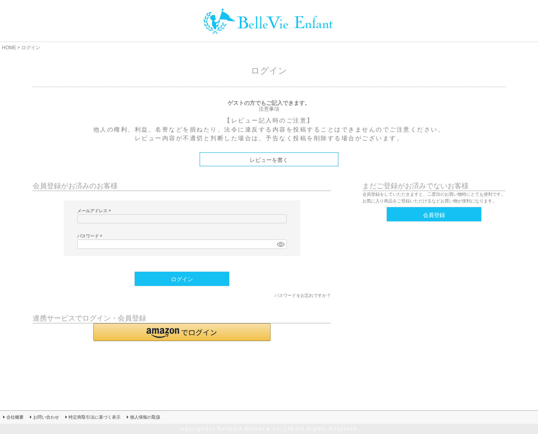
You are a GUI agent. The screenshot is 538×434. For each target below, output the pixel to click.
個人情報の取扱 (145, 417)
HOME (9, 47)
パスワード (90, 236)
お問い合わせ (46, 417)
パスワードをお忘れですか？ (303, 295)
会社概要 (15, 417)
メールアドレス (95, 210)
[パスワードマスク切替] (280, 244)
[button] (182, 332)
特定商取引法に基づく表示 (95, 417)
